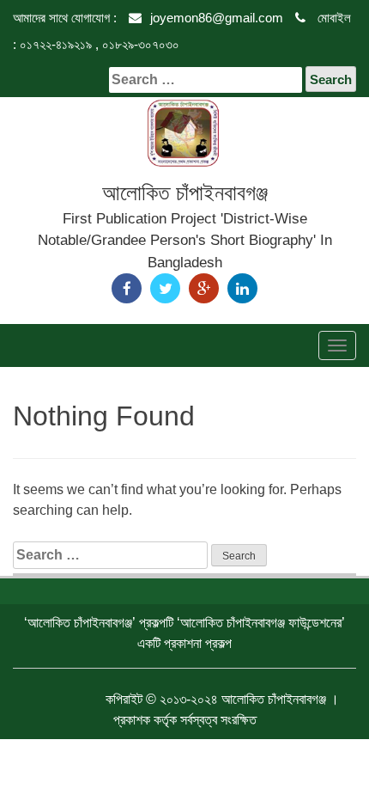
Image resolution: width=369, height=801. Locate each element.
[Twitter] (165, 288)
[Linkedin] (242, 288)
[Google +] (204, 288)
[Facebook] (127, 288)
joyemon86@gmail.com (216, 17)
